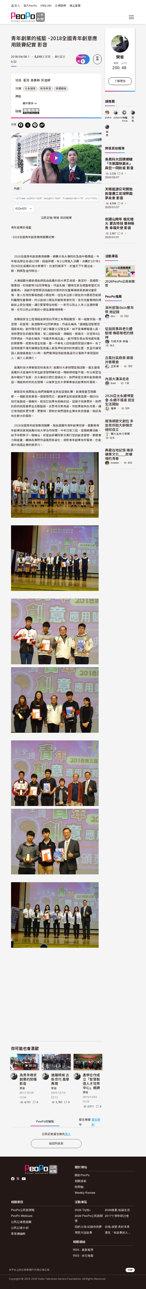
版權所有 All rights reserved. (32, 111)
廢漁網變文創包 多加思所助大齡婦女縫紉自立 (119, 425)
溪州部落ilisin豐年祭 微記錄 (119, 309)
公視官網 (60, 5)
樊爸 (22, 1088)
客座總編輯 (18, 1233)
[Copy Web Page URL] (42, 125)
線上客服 (75, 5)
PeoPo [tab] (45, 1121)
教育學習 (45, 88)
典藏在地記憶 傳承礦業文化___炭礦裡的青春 (119, 454)
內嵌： (18, 188)
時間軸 (79, 1187)
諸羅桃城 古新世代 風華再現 (60, 1079)
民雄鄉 (45, 80)
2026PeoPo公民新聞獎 (120, 283)
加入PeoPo (30, 5)
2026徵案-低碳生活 (117, 1210)
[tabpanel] (56, 1134)
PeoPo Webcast (21, 1216)
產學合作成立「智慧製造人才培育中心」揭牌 (91, 1081)
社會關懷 (30, 88)
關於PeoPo (82, 1175)
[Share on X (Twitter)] (27, 125)
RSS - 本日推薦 (83, 1255)
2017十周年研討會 (117, 1216)
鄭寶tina (107, 134)
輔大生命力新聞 (120, 433)
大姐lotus (125, 119)
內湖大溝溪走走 (117, 378)
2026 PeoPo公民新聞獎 (89, 1218)
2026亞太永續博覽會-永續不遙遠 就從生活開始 (120, 399)
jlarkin (108, 117)
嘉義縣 (35, 80)
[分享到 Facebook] (20, 125)
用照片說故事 (83, 1232)
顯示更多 (28, 103)
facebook (13, 1179)
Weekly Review (85, 1193)
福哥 (113, 408)
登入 (17, 5)
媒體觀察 (61, 88)
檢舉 (97, 58)
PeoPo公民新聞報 (23, 1210)
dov (113, 316)
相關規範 (80, 1181)
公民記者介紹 (19, 1228)
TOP (130, 1270)
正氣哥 (115, 366)
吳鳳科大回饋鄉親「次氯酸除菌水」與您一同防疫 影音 (119, 163)
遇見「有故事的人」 (118, 1232)
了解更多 (120, 81)
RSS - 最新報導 (83, 1250)
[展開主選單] (131, 17)
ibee (113, 383)
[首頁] (28, 17)
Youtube (24, 1179)
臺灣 (26, 80)
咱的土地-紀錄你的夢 (88, 1226)
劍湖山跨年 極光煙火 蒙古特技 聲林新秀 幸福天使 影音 (119, 223)
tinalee (115, 462)
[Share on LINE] (35, 125)
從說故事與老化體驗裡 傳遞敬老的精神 (119, 332)
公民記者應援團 (21, 1222)
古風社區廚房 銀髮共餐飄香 (119, 359)
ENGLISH (46, 5)
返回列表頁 (56, 1143)
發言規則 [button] (96, 1122)
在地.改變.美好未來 (117, 1226)
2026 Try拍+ (83, 1210)
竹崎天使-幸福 (119, 341)
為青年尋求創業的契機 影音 (28, 1079)
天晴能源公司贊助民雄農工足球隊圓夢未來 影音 (119, 193)
